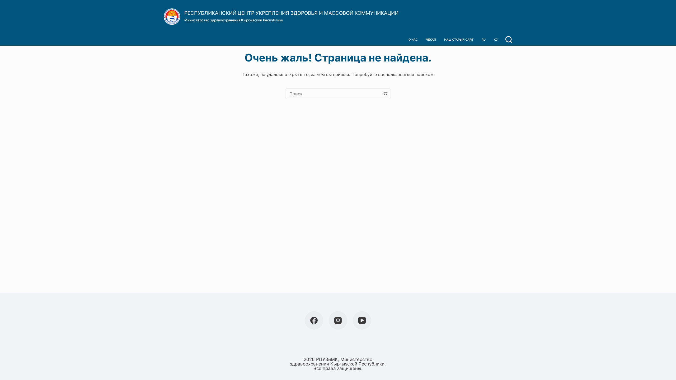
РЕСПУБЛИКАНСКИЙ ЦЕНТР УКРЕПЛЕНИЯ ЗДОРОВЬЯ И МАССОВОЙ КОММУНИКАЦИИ (291, 13)
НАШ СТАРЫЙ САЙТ (458, 39)
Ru (484, 39)
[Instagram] (338, 320)
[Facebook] (314, 320)
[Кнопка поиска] (386, 94)
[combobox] (333, 93)
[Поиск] (508, 39)
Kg (496, 39)
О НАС (413, 39)
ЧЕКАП (431, 39)
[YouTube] (362, 320)
